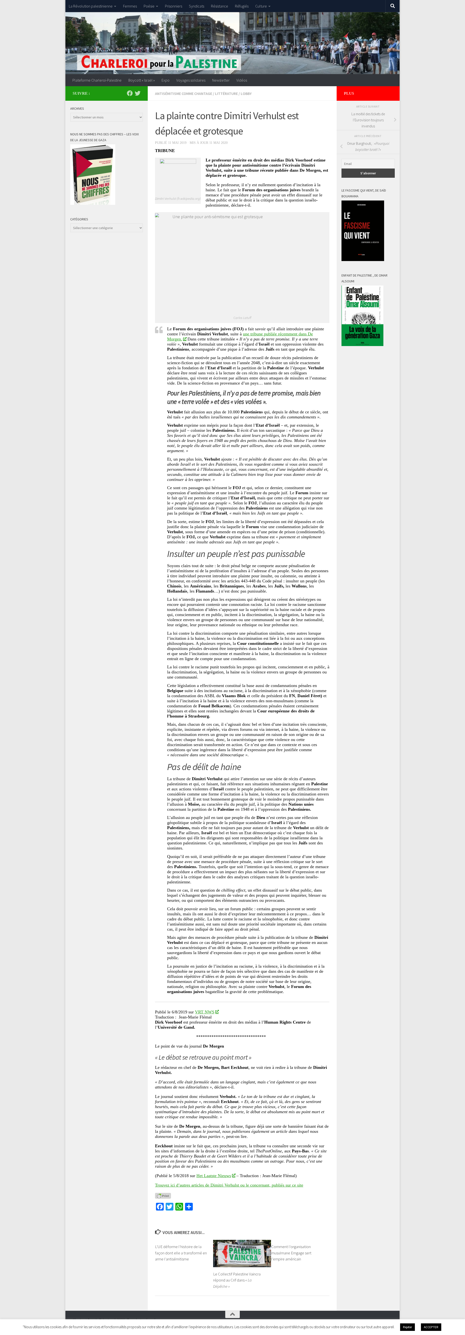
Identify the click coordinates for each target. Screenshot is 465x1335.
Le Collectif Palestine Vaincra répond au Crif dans (237, 1280)
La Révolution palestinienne (91, 6)
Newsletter (221, 80)
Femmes (130, 6)
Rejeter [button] (407, 1327)
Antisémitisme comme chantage (183, 93)
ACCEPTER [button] (431, 1327)
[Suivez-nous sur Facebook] (130, 93)
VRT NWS (204, 1012)
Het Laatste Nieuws (213, 1175)
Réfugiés (241, 6)
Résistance (219, 6)
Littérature (226, 93)
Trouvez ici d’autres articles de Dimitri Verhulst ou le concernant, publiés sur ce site (229, 1185)
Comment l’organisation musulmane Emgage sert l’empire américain (291, 1253)
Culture (261, 6)
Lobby (246, 93)
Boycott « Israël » (141, 80)
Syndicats (196, 6)
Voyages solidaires (190, 80)
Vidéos (241, 80)
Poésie (149, 6)
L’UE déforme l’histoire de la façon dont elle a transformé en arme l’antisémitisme (181, 1253)
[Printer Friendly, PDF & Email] (163, 1195)
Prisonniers (173, 6)
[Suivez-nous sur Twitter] (137, 93)
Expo (166, 80)
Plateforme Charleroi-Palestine (97, 80)
